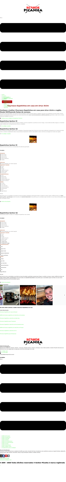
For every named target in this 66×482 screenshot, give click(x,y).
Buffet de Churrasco (6, 436)
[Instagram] (1, 456)
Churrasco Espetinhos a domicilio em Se (8, 330)
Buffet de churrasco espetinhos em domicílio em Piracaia (11, 327)
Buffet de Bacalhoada (6, 445)
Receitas (5, 102)
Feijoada (5, 98)
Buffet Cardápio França (6, 446)
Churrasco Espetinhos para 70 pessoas (8, 321)
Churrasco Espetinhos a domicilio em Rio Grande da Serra (12, 324)
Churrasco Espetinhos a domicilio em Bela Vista (9, 318)
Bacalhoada (6, 105)
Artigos (5, 101)
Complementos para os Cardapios (9, 447)
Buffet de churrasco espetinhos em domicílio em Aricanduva (12, 315)
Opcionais (6, 107)
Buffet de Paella (5, 443)
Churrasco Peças (7, 97)
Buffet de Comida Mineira (7, 441)
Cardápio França (7, 106)
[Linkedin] (8, 456)
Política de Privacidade (4, 458)
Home (3, 94)
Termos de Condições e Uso (5, 459)
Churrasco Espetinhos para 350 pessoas (8, 333)
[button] (33, 55)
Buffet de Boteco (5, 439)
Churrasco (4, 95)
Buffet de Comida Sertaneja (7, 442)
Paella (5, 103)
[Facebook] (3, 456)
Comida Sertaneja (7, 102)
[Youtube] (6, 456)
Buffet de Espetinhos (6, 437)
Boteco (5, 99)
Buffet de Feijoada (5, 438)
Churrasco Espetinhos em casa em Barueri (8, 312)
